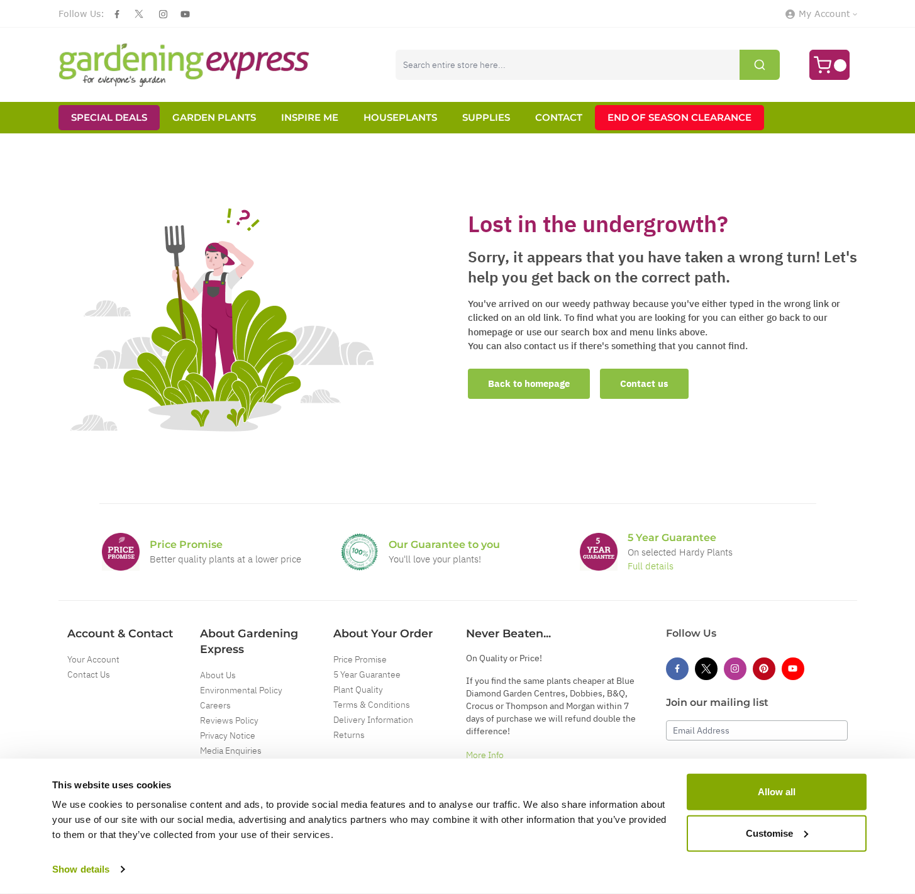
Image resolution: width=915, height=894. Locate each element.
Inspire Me (309, 117)
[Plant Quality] (360, 552)
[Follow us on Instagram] (163, 14)
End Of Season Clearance (679, 117)
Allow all (777, 791)
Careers (215, 705)
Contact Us (88, 674)
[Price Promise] (121, 552)
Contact (558, 117)
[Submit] (760, 65)
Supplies (486, 117)
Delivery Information (373, 719)
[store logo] (184, 65)
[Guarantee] (599, 552)
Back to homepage (529, 383)
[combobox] (588, 65)
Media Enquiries (231, 750)
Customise (769, 832)
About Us (218, 675)
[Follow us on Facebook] (116, 14)
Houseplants (400, 117)
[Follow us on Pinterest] (764, 668)
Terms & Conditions (371, 704)
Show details (80, 869)
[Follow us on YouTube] (185, 14)
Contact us (644, 383)
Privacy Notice (227, 735)
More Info (485, 755)
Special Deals (109, 117)
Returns (349, 734)
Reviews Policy (229, 720)
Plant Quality (358, 689)
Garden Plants (214, 117)
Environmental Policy (241, 690)
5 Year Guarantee (367, 674)
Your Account (93, 659)
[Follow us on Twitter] (139, 14)
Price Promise (360, 659)
